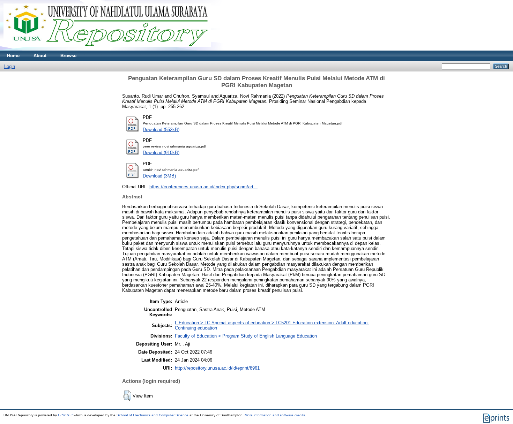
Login (9, 66)
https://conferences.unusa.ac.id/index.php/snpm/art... (203, 186)
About (40, 55)
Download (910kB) (161, 152)
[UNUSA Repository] (107, 49)
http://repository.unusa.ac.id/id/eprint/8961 (217, 368)
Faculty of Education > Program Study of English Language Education (246, 336)
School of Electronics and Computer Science (152, 415)
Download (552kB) (161, 129)
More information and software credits (275, 415)
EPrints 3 (65, 415)
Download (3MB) (159, 176)
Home (13, 55)
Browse (68, 55)
